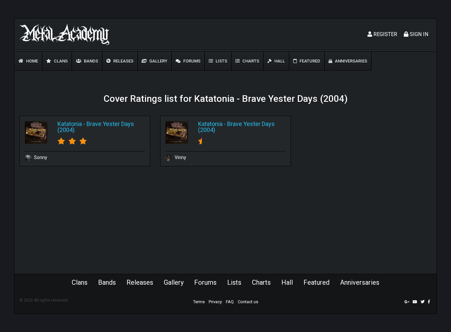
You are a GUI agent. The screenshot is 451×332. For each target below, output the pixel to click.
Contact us (248, 301)
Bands (90, 61)
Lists (221, 61)
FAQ (230, 301)
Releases (122, 61)
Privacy (215, 301)
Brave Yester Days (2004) (95, 126)
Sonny (40, 157)
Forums (191, 61)
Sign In (418, 34)
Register (384, 34)
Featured (309, 61)
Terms (199, 301)
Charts (250, 61)
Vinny (180, 157)
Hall (279, 61)
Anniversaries (350, 61)
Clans (60, 61)
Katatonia (69, 123)
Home (31, 61)
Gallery (157, 61)
